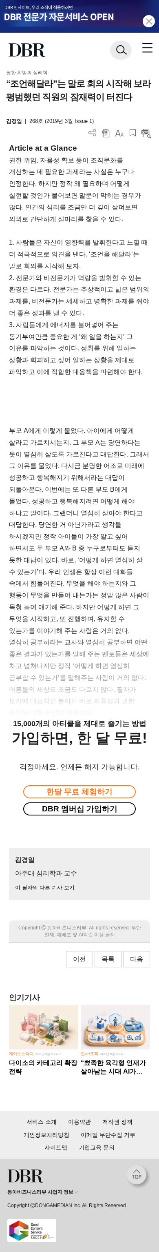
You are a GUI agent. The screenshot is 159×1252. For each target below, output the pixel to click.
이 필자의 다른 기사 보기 (45, 887)
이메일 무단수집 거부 (108, 1135)
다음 (136, 959)
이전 (79, 959)
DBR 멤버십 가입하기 (79, 808)
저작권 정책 (117, 1121)
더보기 (92, 133)
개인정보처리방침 (46, 1135)
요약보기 (146, 133)
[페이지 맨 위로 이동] (138, 1177)
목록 (108, 959)
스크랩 (132, 133)
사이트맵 (55, 1147)
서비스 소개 (41, 1121)
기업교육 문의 (97, 1147)
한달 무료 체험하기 (79, 791)
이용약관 (79, 1121)
